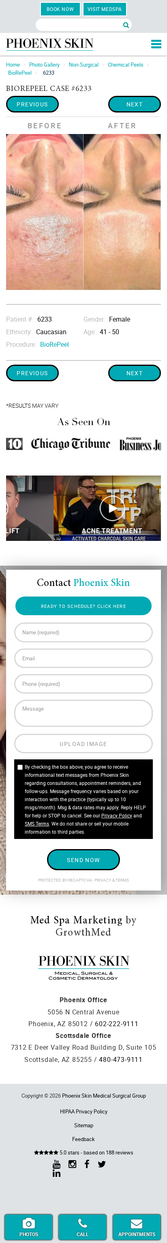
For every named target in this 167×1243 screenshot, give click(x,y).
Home (13, 64)
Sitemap (83, 1125)
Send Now (83, 860)
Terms (122, 880)
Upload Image (83, 744)
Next (134, 104)
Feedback (83, 1139)
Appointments (136, 1234)
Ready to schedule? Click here (83, 606)
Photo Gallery (44, 64)
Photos (28, 1234)
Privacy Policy (116, 815)
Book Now (60, 9)
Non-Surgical (83, 64)
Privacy (103, 880)
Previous (32, 104)
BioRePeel (20, 72)
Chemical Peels (125, 64)
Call (83, 1234)
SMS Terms (37, 823)
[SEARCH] (126, 25)
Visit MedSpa (105, 9)
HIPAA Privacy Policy (83, 1111)
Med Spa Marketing (76, 921)
